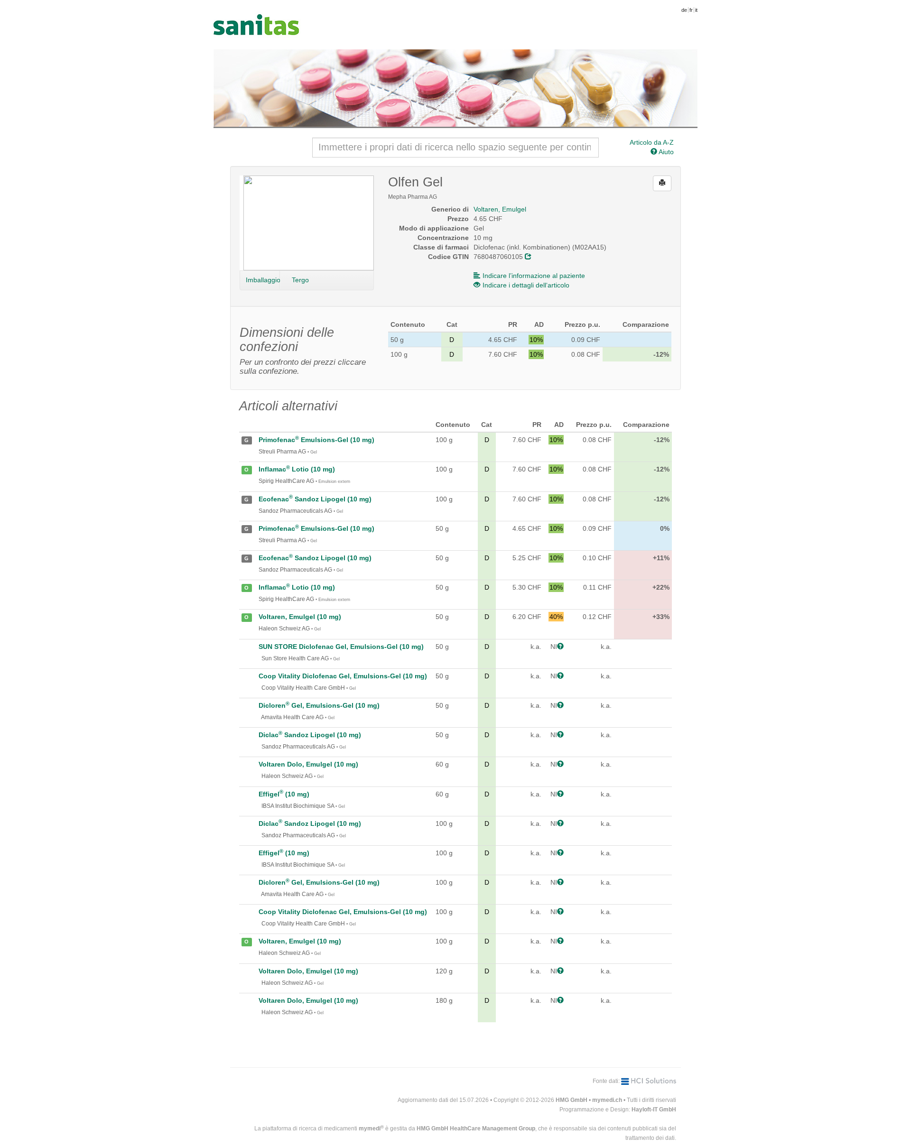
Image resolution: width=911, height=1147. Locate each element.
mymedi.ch (607, 1100)
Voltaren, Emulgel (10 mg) (300, 616)
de (684, 10)
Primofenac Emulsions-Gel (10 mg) (316, 440)
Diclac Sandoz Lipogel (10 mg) (310, 735)
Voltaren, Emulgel (500, 209)
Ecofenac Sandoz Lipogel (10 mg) (315, 499)
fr (691, 10)
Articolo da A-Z (652, 142)
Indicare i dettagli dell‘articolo (526, 285)
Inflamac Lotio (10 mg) (297, 469)
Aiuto (665, 152)
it (696, 10)
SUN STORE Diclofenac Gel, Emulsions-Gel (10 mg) (341, 646)
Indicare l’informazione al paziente (534, 275)
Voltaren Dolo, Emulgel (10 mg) (308, 764)
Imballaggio (263, 280)
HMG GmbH (571, 1100)
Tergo (300, 280)
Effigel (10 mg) (284, 794)
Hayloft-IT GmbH (654, 1109)
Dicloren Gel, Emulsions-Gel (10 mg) (319, 705)
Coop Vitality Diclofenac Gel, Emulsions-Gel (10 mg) (343, 676)
